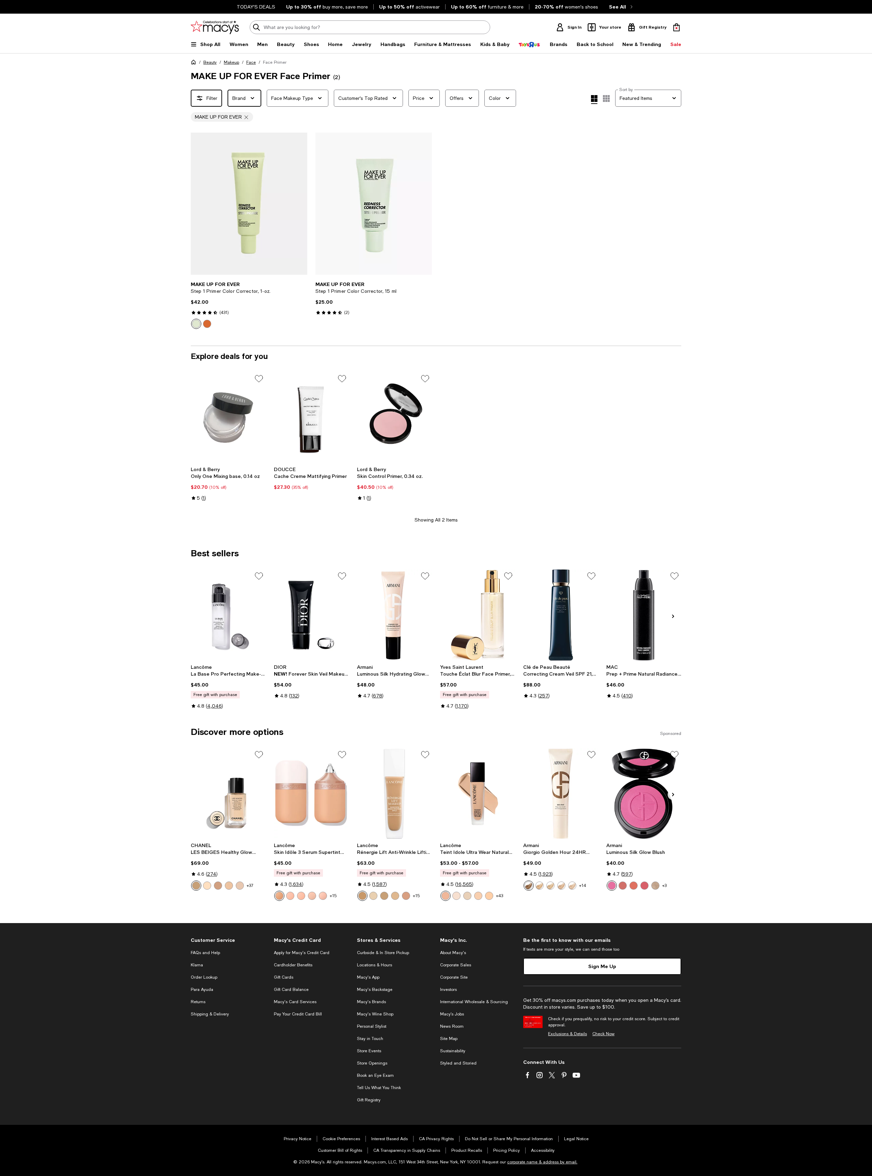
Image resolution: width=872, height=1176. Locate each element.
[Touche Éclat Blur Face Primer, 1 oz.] (477, 615)
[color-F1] (572, 885)
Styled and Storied (458, 1063)
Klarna (197, 965)
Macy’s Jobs (452, 1014)
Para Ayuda (202, 989)
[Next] (299, 204)
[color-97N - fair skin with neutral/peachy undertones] (478, 896)
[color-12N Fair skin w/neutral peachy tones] (301, 896)
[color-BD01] (218, 885)
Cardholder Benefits (293, 965)
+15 (333, 895)
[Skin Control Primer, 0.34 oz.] (394, 417)
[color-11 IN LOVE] (623, 885)
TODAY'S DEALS (256, 7)
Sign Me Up (602, 966)
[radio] (196, 323)
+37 (250, 885)
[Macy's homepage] (195, 63)
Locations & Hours (374, 965)
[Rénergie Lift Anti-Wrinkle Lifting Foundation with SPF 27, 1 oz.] (394, 793)
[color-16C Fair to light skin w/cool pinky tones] (323, 896)
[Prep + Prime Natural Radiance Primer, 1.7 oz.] (643, 615)
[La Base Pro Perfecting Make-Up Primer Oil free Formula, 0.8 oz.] (228, 615)
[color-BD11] (229, 885)
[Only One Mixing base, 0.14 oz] (228, 417)
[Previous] (199, 204)
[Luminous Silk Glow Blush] (643, 793)
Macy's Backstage (374, 989)
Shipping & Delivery (210, 1014)
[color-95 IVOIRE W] (373, 896)
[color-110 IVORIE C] (384, 896)
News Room (452, 1026)
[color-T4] (529, 885)
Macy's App (368, 977)
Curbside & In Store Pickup (383, 952)
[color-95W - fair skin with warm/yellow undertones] (467, 896)
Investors (448, 989)
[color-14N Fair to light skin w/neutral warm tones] (312, 896)
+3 (664, 885)
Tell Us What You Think (379, 1087)
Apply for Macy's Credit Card (301, 952)
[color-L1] (539, 885)
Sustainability (452, 1051)
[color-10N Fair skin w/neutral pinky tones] (290, 896)
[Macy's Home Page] (215, 27)
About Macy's (453, 952)
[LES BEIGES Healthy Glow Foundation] (228, 793)
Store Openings (372, 1063)
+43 (499, 895)
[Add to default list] (259, 379)
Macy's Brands (371, 1001)
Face (251, 62)
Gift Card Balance (291, 989)
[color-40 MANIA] (644, 885)
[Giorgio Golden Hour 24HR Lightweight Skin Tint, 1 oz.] (560, 793)
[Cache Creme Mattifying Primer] (311, 417)
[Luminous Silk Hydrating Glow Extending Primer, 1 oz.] (394, 615)
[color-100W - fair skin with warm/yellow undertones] (489, 896)
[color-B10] (196, 885)
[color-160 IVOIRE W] (406, 896)
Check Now (603, 1033)
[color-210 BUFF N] (362, 896)
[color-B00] (207, 885)
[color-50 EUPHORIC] (655, 885)
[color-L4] (561, 885)
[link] (249, 305)
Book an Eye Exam (375, 1075)
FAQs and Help (205, 952)
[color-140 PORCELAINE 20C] (395, 896)
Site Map (448, 1038)
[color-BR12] (240, 885)
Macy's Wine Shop (375, 1014)
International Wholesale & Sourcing (474, 1001)
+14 (582, 885)
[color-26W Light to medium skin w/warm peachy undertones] (279, 896)
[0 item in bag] (676, 27)
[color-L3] (550, 885)
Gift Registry (368, 1100)
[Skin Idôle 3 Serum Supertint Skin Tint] (311, 793)
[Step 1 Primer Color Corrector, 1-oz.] (249, 204)
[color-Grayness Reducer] (207, 324)
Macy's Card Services (295, 1001)
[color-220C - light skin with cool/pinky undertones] (445, 896)
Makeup (231, 62)
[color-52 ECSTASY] (612, 885)
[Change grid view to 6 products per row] (606, 98)
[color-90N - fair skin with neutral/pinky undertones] (456, 896)
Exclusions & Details (567, 1033)
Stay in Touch (370, 1038)
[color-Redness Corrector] (196, 324)
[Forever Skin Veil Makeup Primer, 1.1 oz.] (311, 615)
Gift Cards (283, 977)
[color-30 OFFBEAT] (633, 885)
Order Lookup (204, 977)
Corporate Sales (455, 965)
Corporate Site (454, 977)
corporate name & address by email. (542, 1162)
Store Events (369, 1051)
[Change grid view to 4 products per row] (594, 99)
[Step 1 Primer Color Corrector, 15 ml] (373, 204)
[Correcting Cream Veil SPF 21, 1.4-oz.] (560, 615)
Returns (198, 1001)
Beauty (210, 62)
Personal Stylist (371, 1026)
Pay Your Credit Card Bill (298, 1014)
